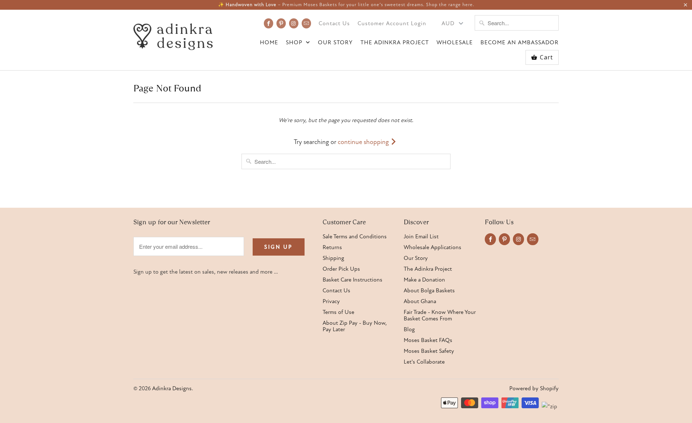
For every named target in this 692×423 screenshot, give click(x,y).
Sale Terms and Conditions (355, 236)
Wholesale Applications (432, 247)
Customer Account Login (392, 23)
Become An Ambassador (519, 42)
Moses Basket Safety (429, 351)
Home (269, 42)
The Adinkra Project (394, 42)
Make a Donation (424, 279)
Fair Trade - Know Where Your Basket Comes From (440, 315)
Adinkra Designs (172, 388)
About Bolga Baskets (429, 290)
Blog (409, 329)
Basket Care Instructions (352, 279)
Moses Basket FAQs (428, 340)
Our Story (335, 42)
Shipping (333, 258)
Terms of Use (338, 312)
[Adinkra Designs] (173, 34)
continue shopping (364, 142)
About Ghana (420, 301)
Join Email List (421, 236)
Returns (332, 247)
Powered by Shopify (534, 388)
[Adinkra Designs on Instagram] (293, 23)
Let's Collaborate (424, 361)
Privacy (331, 301)
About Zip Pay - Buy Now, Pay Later (355, 326)
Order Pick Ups (341, 269)
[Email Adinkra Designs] (306, 23)
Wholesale (454, 42)
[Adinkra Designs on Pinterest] (281, 23)
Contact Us (334, 23)
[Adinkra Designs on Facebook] (268, 23)
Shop (295, 42)
